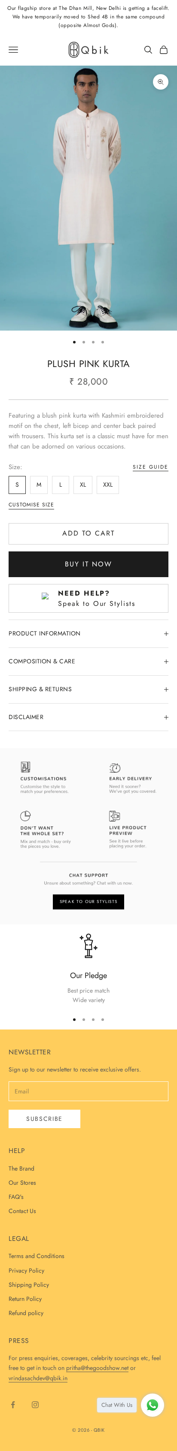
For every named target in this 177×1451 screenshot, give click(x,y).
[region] (88, 969)
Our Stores (22, 1182)
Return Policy (25, 1298)
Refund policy (26, 1313)
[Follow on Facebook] (13, 1404)
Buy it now (88, 564)
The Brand (21, 1168)
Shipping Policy (29, 1284)
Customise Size (31, 505)
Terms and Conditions (36, 1256)
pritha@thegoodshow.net (97, 1368)
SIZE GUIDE (150, 467)
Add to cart (88, 533)
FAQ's (16, 1196)
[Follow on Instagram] (35, 1404)
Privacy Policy (26, 1270)
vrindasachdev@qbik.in (38, 1378)
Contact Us (22, 1211)
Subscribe (44, 1118)
